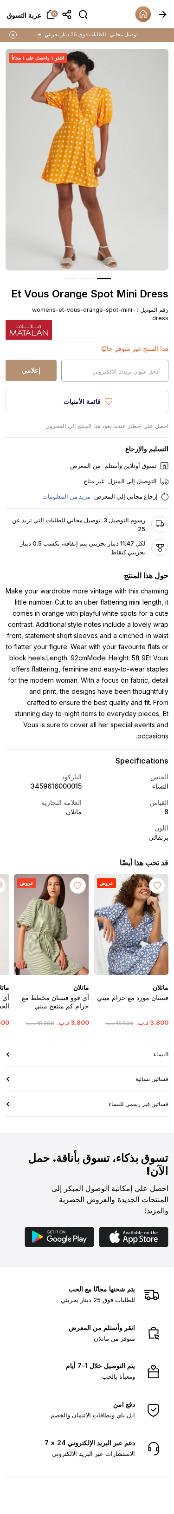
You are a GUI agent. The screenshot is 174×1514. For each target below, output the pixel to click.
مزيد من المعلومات (66, 496)
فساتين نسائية (151, 1078)
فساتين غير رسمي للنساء (138, 1103)
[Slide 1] (104, 278)
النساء (161, 1054)
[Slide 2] (87, 278)
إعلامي (31, 370)
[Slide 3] (70, 278)
